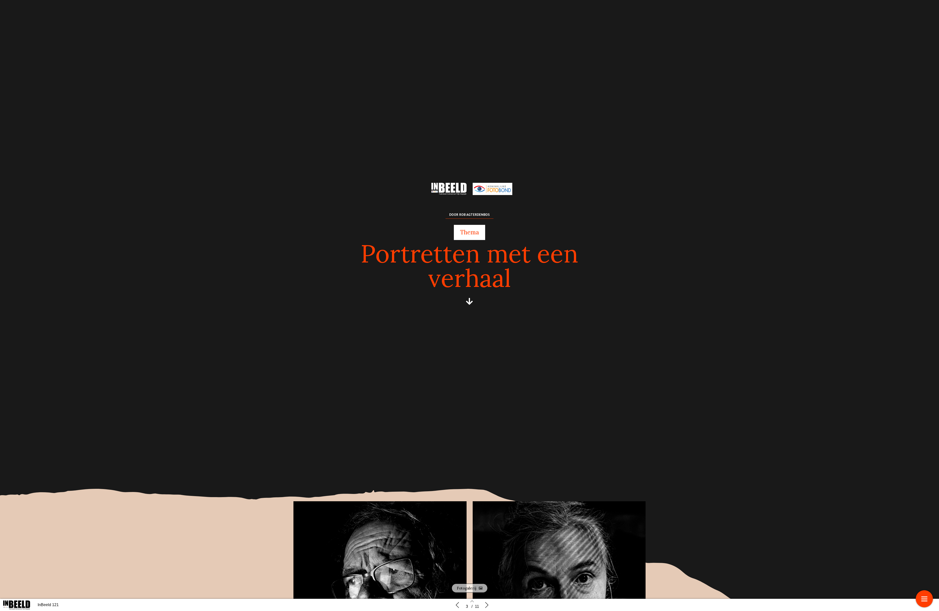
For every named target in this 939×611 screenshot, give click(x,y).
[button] (469, 301)
